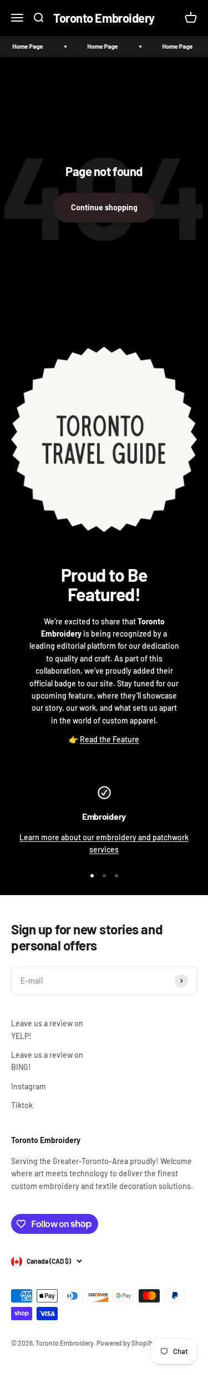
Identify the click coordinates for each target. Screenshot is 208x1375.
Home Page (23, 46)
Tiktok (22, 1105)
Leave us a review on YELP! (47, 1029)
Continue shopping (104, 207)
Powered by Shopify (125, 1343)
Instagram (28, 1086)
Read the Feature (109, 739)
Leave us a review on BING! (47, 1061)
